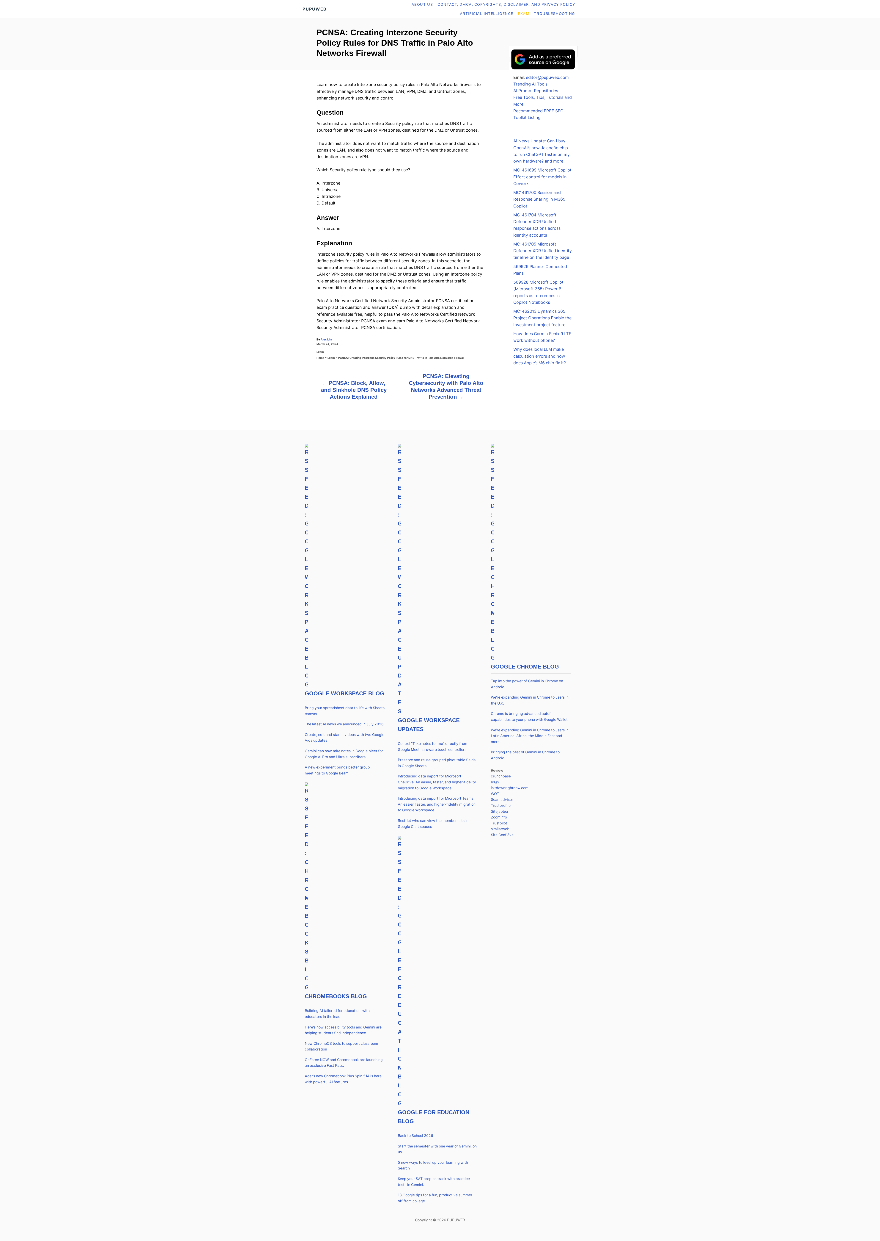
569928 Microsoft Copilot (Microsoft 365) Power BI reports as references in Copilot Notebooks (538, 292)
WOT (495, 794)
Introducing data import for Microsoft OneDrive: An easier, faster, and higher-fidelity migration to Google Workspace (437, 782)
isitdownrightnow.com (509, 788)
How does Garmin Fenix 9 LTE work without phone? (542, 337)
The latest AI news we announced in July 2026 (344, 724)
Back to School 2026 (415, 1135)
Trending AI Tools (530, 84)
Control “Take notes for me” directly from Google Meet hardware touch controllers (432, 746)
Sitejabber (500, 811)
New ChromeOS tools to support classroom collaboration (341, 1046)
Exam (320, 352)
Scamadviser (502, 799)
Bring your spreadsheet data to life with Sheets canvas (345, 711)
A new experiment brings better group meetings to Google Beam (337, 770)
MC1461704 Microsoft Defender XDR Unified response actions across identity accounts (537, 225)
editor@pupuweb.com (547, 77)
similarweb (500, 829)
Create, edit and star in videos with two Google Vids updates (344, 737)
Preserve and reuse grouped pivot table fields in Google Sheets (437, 763)
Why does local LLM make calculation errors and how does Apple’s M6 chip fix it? (539, 356)
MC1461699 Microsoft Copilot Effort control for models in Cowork (542, 177)
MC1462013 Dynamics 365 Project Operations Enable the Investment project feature (542, 318)
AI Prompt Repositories (535, 90)
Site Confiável (502, 835)
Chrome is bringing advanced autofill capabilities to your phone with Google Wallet (529, 716)
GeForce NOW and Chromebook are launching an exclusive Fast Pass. (344, 1063)
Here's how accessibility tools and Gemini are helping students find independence (343, 1030)
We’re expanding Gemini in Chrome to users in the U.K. (530, 700)
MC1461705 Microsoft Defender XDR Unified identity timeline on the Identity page (542, 251)
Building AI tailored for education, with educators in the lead (337, 1014)
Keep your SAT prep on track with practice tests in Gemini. (434, 1182)
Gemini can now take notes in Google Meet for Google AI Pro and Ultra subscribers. (344, 754)
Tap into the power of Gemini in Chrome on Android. (527, 684)
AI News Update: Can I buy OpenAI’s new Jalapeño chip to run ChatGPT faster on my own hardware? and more (541, 150)
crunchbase (501, 776)
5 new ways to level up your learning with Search (433, 1165)
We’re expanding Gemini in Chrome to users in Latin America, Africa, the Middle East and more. (530, 736)
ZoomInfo (499, 817)
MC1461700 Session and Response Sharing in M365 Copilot (539, 199)
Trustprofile (501, 805)
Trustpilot (499, 823)
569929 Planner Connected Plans (540, 270)
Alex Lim (326, 339)
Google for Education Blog (433, 1116)
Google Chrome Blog (525, 666)
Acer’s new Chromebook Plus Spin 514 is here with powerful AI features (343, 1079)
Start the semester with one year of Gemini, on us (437, 1149)
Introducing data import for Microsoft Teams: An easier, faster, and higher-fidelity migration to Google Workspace (437, 804)
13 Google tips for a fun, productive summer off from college (435, 1198)
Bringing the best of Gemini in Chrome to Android (525, 755)
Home (320, 357)
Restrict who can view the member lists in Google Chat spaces (433, 823)
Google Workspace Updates (429, 724)
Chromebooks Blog (336, 996)
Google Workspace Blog (344, 693)
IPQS (495, 782)
